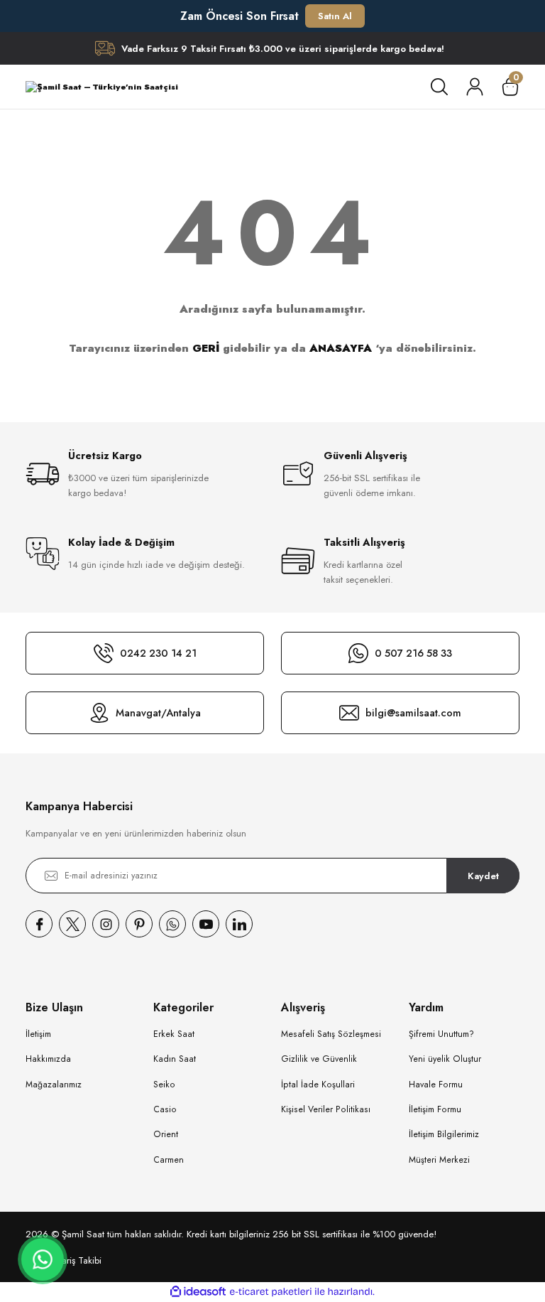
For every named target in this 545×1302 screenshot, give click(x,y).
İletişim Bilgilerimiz (444, 1134)
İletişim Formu (435, 1109)
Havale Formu (436, 1084)
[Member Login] (475, 86)
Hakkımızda (48, 1059)
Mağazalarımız (54, 1084)
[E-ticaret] (270, 1292)
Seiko (164, 1084)
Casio (165, 1109)
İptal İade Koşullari (318, 1084)
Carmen (168, 1159)
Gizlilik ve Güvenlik (319, 1059)
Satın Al (335, 16)
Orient (165, 1134)
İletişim (38, 1034)
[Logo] (102, 86)
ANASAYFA (340, 348)
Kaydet (483, 876)
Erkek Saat (173, 1034)
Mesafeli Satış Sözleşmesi (331, 1034)
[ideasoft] (198, 1292)
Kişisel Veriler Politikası (325, 1109)
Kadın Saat (174, 1059)
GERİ (205, 348)
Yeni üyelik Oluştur (445, 1059)
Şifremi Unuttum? (441, 1034)
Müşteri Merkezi (439, 1159)
